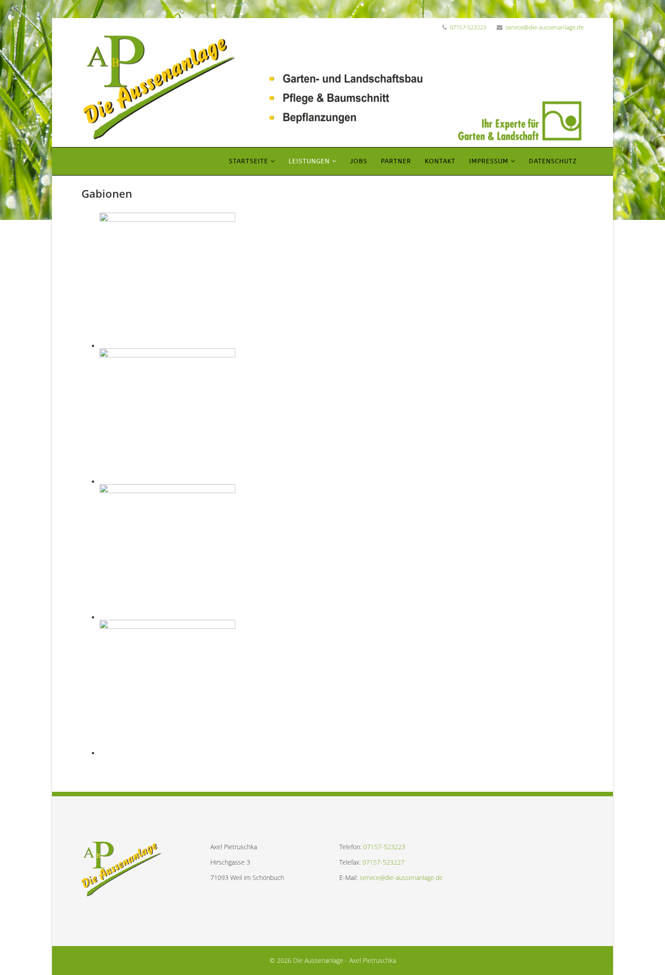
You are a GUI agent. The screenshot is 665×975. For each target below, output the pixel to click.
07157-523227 (383, 862)
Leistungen (309, 161)
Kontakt (440, 161)
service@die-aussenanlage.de (544, 27)
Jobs (358, 161)
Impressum (488, 161)
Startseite (248, 161)
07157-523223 (468, 27)
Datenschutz (553, 161)
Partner (396, 161)
